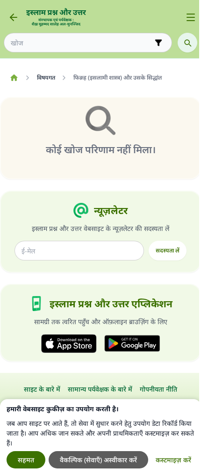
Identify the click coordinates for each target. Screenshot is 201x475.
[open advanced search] (158, 42)
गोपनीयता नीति (158, 389)
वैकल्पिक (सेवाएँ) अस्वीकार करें (98, 459)
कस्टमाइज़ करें (173, 459)
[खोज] (187, 42)
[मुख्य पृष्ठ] (14, 77)
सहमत (26, 459)
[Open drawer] (190, 17)
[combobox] (81, 43)
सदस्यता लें (167, 250)
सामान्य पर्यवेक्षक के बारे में (100, 389)
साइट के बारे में (42, 389)
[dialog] (100, 437)
